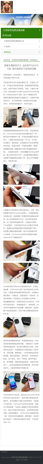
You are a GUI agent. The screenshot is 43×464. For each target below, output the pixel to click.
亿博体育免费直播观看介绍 (14, 41)
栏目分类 (7, 35)
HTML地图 (23, 460)
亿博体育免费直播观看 (14, 30)
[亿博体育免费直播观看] (7, 7)
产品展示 (7, 46)
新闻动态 (7, 52)
